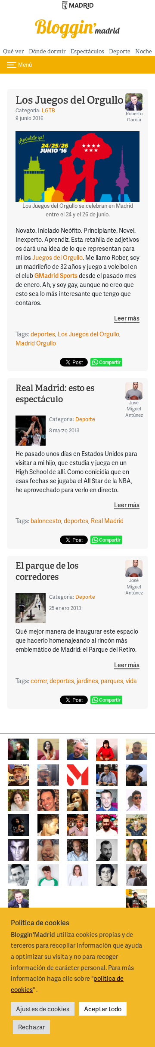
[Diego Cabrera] (77, 824)
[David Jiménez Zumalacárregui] (136, 899)
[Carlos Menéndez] (77, 748)
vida (131, 681)
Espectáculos (87, 51)
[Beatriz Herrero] (77, 874)
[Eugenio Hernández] (18, 774)
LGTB (48, 110)
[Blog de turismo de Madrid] (77, 27)
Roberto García (134, 116)
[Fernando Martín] (48, 799)
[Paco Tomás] (48, 849)
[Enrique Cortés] (136, 799)
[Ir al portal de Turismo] (77, 5)
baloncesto (46, 521)
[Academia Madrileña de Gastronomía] (77, 774)
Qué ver (13, 51)
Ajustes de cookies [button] (42, 1008)
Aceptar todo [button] (102, 1008)
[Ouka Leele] (136, 849)
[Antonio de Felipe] (107, 824)
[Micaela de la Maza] (136, 874)
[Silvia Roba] (48, 748)
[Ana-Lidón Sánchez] (107, 749)
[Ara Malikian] (18, 824)
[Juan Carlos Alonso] (18, 849)
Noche (143, 51)
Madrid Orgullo (36, 343)
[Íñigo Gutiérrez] (107, 874)
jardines (87, 681)
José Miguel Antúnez (134, 408)
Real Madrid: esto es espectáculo (55, 393)
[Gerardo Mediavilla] (107, 774)
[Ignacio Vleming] (18, 748)
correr (39, 681)
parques (112, 681)
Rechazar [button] (31, 1026)
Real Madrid (107, 521)
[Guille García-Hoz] (107, 849)
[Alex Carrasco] (48, 824)
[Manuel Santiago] (48, 774)
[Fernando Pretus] (136, 774)
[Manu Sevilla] (136, 748)
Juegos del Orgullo (57, 257)
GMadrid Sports (56, 275)
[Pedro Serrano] (18, 874)
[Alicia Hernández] (18, 799)
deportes (43, 334)
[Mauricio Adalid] (77, 849)
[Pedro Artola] (48, 874)
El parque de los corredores (47, 571)
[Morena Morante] (77, 799)
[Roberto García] (18, 899)
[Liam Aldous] (107, 799)
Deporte (119, 51)
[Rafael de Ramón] (136, 824)
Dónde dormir (47, 51)
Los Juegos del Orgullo (70, 100)
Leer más (127, 318)
